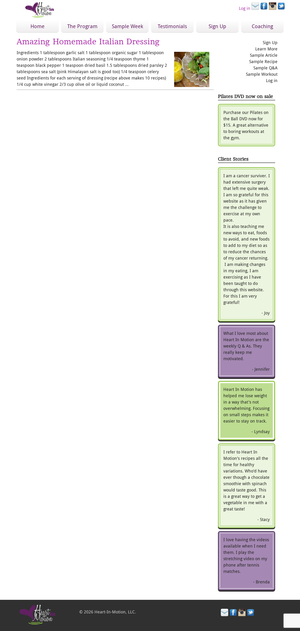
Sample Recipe (263, 61)
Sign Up (217, 26)
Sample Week (127, 26)
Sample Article (264, 55)
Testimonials (172, 26)
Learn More (266, 49)
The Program (82, 26)
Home (37, 26)
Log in (244, 8)
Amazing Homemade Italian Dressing (88, 41)
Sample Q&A (265, 68)
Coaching (262, 26)
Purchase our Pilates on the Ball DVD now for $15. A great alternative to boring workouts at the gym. (246, 125)
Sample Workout (262, 74)
